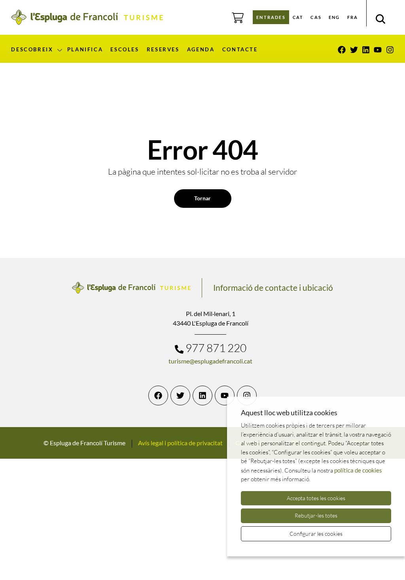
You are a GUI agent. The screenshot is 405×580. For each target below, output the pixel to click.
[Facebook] (342, 49)
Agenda (201, 49)
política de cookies (358, 470)
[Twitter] (354, 49)
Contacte (240, 49)
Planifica (85, 49)
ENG (334, 17)
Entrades (271, 17)
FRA (352, 17)
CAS (316, 17)
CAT (298, 17)
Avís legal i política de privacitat (180, 442)
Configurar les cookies (316, 533)
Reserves (163, 49)
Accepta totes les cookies (316, 498)
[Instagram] (390, 49)
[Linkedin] (366, 49)
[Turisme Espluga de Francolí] (87, 17)
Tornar (202, 198)
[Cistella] (237, 17)
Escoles (124, 49)
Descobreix (32, 49)
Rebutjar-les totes (316, 515)
